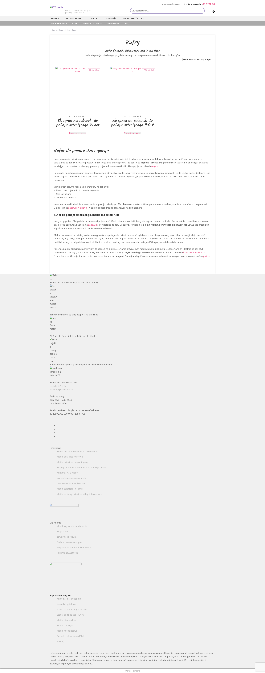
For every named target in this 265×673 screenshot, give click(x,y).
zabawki (92, 224)
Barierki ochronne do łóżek (71, 636)
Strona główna (57, 30)
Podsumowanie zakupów (70, 542)
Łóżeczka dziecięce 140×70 (70, 614)
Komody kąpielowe (66, 604)
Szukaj (201, 11)
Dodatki (93, 18)
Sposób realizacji (113, 23)
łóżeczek (187, 252)
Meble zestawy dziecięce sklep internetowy (79, 494)
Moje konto (62, 531)
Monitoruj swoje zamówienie (72, 526)
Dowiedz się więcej (77, 133)
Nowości (111, 18)
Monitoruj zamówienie (92, 23)
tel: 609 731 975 (58, 386)
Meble (55, 18)
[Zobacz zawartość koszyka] (210, 10)
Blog (127, 23)
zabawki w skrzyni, (78, 207)
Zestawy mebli (73, 18)
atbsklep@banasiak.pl (61, 389)
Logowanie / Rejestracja (171, 4)
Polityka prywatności (67, 552)
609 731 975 (209, 3)
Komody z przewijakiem (69, 598)
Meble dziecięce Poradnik (70, 488)
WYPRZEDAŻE (130, 18)
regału (154, 166)
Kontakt (75, 23)
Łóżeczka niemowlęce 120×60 (72, 609)
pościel (206, 256)
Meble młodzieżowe (67, 630)
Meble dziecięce (65, 625)
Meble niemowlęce (66, 620)
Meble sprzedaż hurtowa (70, 456)
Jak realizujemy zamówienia (71, 478)
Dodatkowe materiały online (71, 483)
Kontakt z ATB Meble (68, 472)
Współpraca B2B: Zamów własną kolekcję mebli (81, 467)
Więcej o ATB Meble (59, 23)
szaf (203, 252)
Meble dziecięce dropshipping (72, 462)
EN (142, 18)
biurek (196, 252)
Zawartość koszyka (66, 536)
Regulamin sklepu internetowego (74, 547)
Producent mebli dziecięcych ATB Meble (77, 451)
